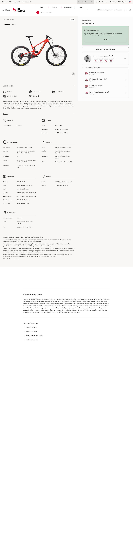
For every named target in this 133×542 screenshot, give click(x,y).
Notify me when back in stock (105, 49)
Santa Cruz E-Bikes (32, 340)
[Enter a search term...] (37, 12)
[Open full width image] (73, 74)
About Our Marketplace (102, 2)
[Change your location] (129, 2)
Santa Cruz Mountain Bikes (34, 336)
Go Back (106, 40)
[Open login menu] (125, 10)
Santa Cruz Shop (31, 327)
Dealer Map (113, 2)
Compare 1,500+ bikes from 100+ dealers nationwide (16, 2)
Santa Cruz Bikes (31, 331)
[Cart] (130, 10)
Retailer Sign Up (122, 2)
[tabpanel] (39, 50)
